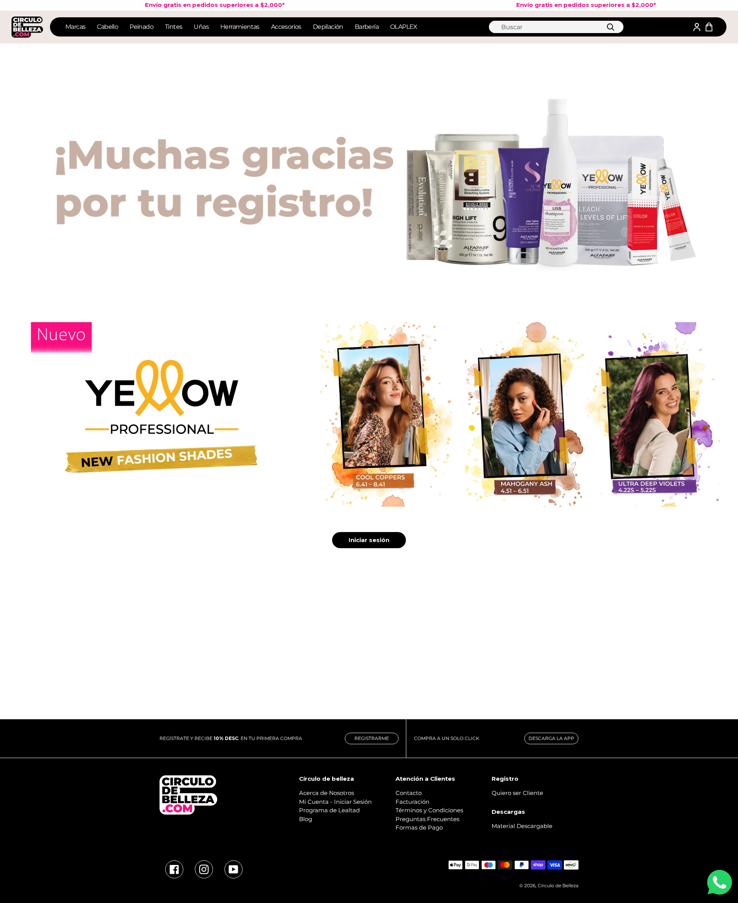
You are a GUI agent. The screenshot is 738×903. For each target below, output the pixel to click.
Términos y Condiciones (429, 810)
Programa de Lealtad (329, 810)
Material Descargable (522, 826)
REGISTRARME (371, 738)
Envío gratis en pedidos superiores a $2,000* (194, 4)
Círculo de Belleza (558, 885)
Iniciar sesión (369, 540)
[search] (555, 27)
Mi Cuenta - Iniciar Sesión (335, 801)
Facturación (412, 801)
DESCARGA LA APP (551, 738)
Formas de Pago (419, 827)
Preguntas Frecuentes (427, 819)
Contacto (409, 793)
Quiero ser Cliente (517, 793)
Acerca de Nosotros (326, 793)
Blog (305, 819)
